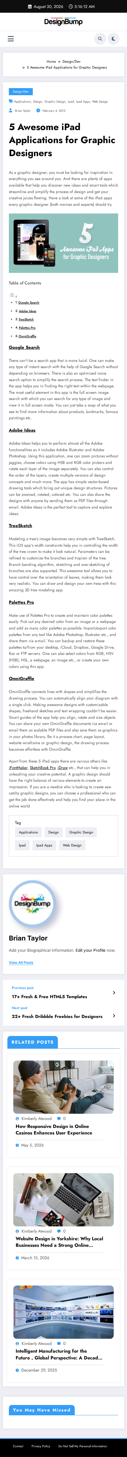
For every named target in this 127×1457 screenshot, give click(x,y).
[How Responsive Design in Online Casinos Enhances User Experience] (63, 1086)
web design (100, 101)
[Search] (100, 38)
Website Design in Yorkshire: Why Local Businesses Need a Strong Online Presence (59, 1242)
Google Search (28, 302)
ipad (71, 101)
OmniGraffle (27, 336)
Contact (18, 1446)
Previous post (23, 988)
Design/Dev (21, 91)
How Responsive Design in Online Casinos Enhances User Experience (54, 1129)
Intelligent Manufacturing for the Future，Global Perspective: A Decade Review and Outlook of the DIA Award (58, 1354)
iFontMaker (18, 767)
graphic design (55, 101)
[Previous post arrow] (114, 992)
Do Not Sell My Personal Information (82, 1446)
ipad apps (83, 101)
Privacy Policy (41, 1446)
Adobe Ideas (27, 311)
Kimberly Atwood (37, 1118)
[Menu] (10, 39)
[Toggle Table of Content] (13, 297)
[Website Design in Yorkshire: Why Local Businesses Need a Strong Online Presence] (63, 1199)
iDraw (63, 767)
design (37, 101)
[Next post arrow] (114, 1015)
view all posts (21, 963)
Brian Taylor (23, 111)
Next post (19, 1008)
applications (22, 101)
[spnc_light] (113, 39)
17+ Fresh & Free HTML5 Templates (49, 997)
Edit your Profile (90, 950)
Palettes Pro (27, 327)
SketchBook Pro (42, 767)
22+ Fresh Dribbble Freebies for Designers (57, 1017)
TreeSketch (26, 319)
